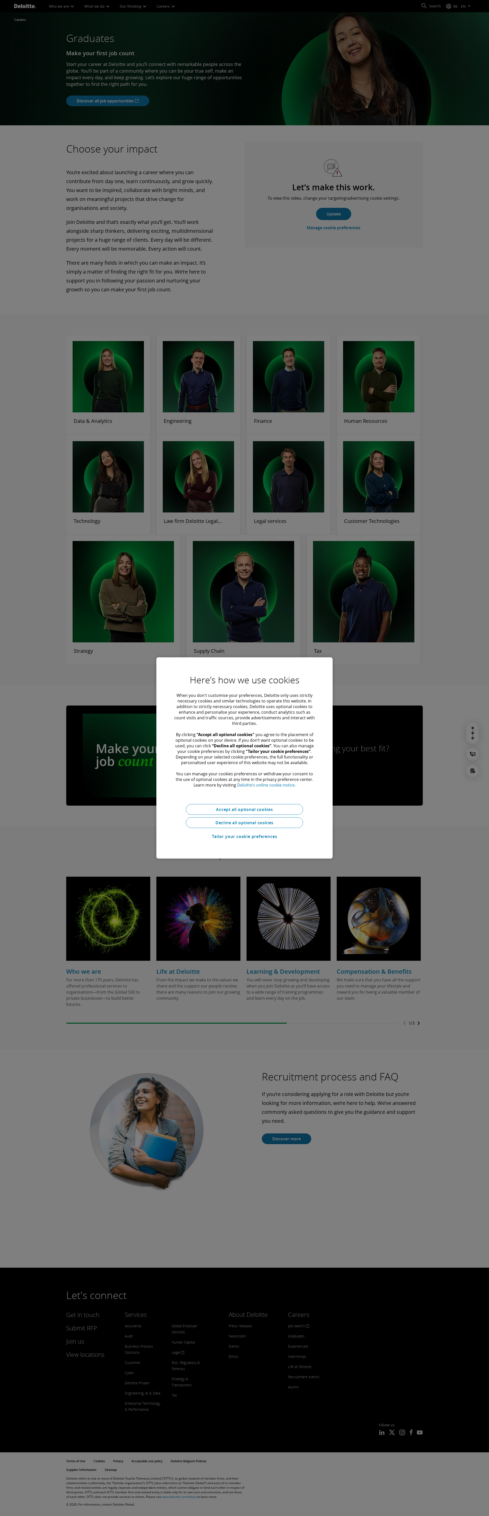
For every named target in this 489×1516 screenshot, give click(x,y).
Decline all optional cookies (244, 822)
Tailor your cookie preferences (244, 836)
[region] (244, 758)
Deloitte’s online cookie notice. (266, 785)
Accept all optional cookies (244, 809)
